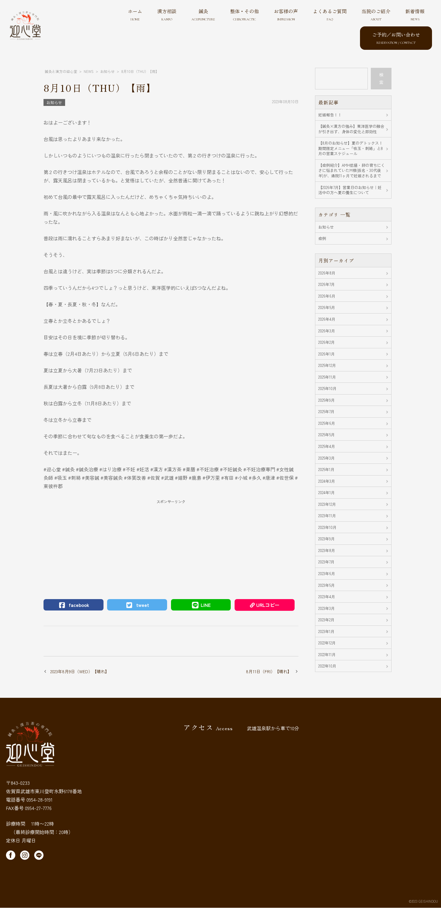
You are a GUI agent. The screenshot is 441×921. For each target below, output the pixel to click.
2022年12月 (327, 643)
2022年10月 (327, 666)
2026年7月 (326, 284)
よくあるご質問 (329, 14)
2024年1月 (326, 492)
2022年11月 (327, 654)
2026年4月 (326, 319)
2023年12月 (327, 504)
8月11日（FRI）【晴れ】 (269, 671)
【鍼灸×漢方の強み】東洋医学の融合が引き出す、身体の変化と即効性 (351, 128)
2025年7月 (326, 411)
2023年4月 (326, 596)
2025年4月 (326, 446)
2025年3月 (326, 458)
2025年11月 (327, 377)
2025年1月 (326, 469)
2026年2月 (326, 342)
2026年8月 (326, 273)
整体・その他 (244, 14)
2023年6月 (326, 573)
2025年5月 (326, 434)
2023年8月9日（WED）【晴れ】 (79, 671)
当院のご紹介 (376, 14)
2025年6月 (326, 423)
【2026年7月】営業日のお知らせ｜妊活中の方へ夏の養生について (350, 190)
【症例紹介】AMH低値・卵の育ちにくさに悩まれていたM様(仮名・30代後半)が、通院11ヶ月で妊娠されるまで (351, 170)
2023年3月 (326, 608)
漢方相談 (166, 14)
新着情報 (414, 14)
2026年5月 (326, 307)
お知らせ (54, 102)
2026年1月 (326, 354)
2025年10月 (327, 388)
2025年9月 (326, 400)
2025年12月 (327, 365)
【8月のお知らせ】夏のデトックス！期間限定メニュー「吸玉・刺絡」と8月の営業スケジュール (350, 148)
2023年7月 (326, 562)
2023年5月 (326, 585)
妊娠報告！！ (330, 115)
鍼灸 (203, 14)
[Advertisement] (171, 547)
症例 (322, 238)
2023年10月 (327, 527)
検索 (381, 78)
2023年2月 (326, 619)
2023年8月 (326, 550)
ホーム (135, 14)
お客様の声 (286, 14)
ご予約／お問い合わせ (396, 38)
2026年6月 (326, 296)
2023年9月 (326, 539)
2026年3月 (326, 331)
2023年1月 (326, 631)
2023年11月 (327, 515)
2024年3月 (326, 481)
